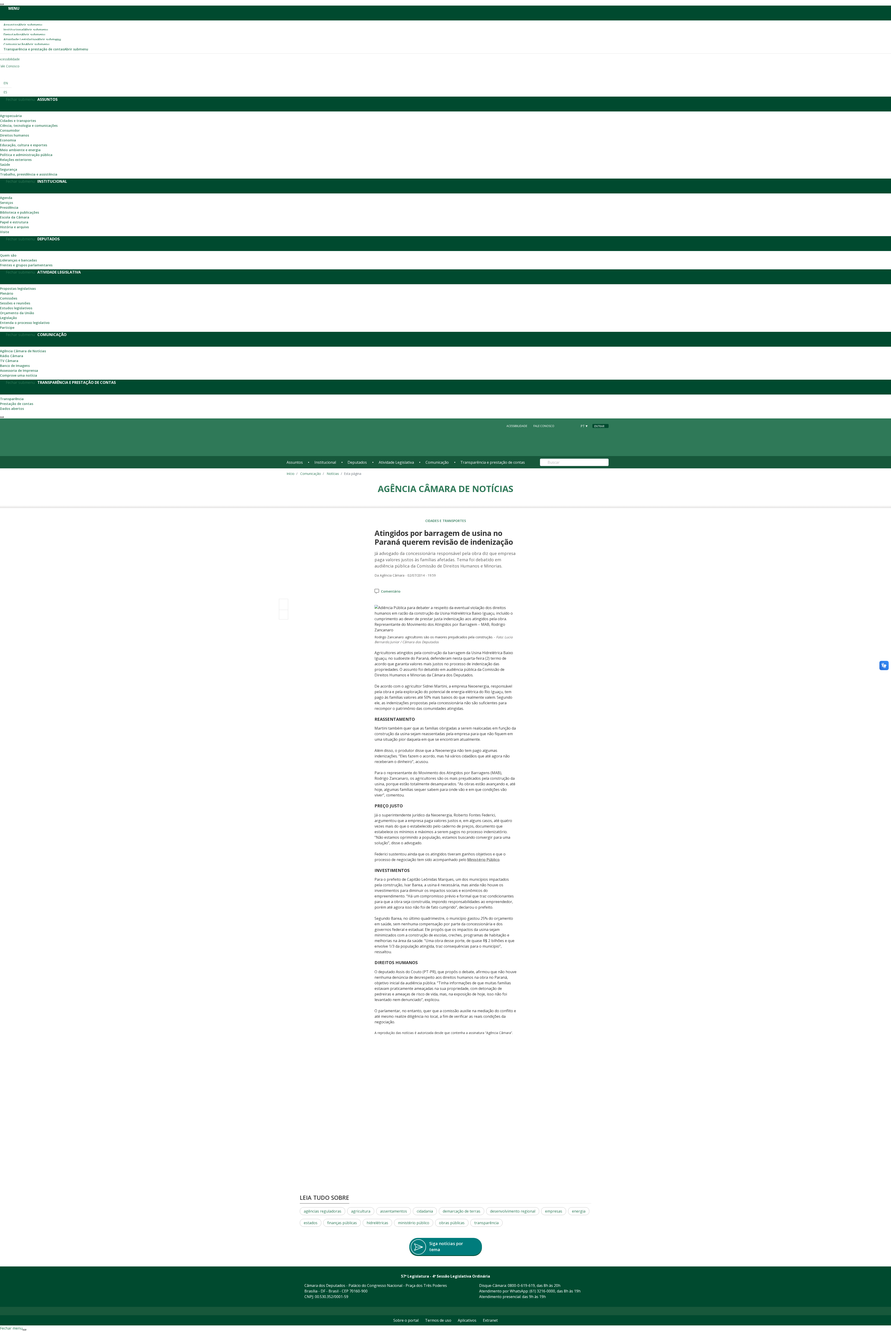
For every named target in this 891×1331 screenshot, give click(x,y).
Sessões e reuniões (15, 303)
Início (290, 473)
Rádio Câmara (11, 356)
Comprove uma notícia (18, 375)
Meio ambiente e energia (20, 150)
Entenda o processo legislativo (25, 322)
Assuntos (22, 25)
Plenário (6, 293)
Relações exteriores (16, 159)
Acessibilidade (517, 426)
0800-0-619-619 (521, 1285)
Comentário (390, 591)
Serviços (6, 202)
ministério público (413, 1222)
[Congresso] (564, 425)
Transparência (12, 399)
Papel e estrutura (14, 222)
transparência (486, 1222)
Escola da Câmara (14, 217)
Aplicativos (467, 1320)
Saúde (5, 164)
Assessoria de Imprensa (19, 370)
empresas (553, 1211)
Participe (7, 327)
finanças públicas (342, 1222)
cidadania (425, 1211)
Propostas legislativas (18, 288)
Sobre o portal (406, 1320)
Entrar (599, 426)
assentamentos (393, 1211)
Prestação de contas (16, 403)
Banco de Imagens (15, 365)
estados (310, 1222)
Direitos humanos (14, 135)
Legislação (8, 318)
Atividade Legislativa (32, 39)
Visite (4, 232)
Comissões (8, 298)
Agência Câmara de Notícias (23, 351)
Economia (8, 140)
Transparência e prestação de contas (45, 49)
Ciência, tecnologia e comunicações (29, 125)
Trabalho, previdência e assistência (28, 174)
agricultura (360, 1211)
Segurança (8, 169)
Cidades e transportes (18, 120)
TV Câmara (9, 361)
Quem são (8, 255)
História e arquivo (14, 227)
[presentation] (2, 4)
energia (578, 1211)
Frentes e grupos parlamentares (26, 265)
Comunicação (26, 44)
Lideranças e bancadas (18, 260)
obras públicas (452, 1222)
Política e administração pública (26, 155)
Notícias (333, 473)
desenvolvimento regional (512, 1211)
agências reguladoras (322, 1211)
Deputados (24, 34)
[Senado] (572, 425)
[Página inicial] (314, 437)
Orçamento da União (17, 313)
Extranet (490, 1320)
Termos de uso (438, 1320)
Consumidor (10, 130)
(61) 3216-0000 (542, 1291)
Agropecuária (11, 116)
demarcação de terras (461, 1211)
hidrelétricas (377, 1222)
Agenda (6, 198)
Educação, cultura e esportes (23, 145)
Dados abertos (12, 408)
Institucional (25, 29)
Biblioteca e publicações (19, 212)
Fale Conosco (543, 426)
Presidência (9, 207)
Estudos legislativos (16, 308)
